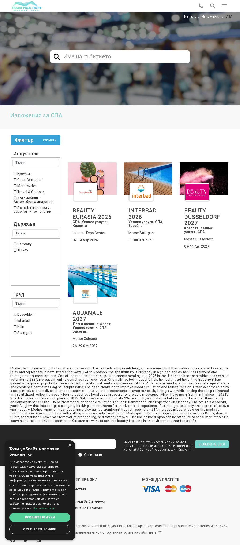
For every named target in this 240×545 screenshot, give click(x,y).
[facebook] (13, 540)
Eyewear (24, 174)
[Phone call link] (200, 6)
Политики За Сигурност (86, 501)
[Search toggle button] (212, 6)
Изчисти (50, 140)
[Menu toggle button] (224, 6)
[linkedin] (39, 540)
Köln (20, 327)
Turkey (22, 250)
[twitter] (26, 540)
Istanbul (23, 320)
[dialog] (40, 490)
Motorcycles (27, 186)
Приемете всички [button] (40, 517)
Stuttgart (24, 333)
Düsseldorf (26, 314)
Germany (24, 244)
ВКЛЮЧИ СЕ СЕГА (212, 444)
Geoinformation (29, 180)
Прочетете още (44, 508)
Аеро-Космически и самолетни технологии (32, 209)
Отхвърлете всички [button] (40, 529)
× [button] (69, 445)
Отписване (93, 455)
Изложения (211, 16)
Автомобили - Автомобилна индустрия (34, 200)
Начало (190, 16)
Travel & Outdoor (30, 192)
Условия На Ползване (85, 508)
